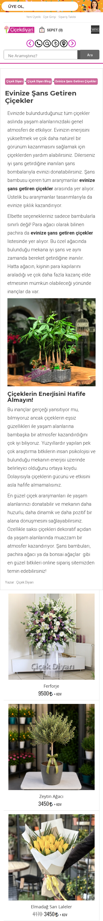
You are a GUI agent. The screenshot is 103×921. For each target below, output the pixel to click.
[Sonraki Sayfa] (72, 43)
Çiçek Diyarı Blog (39, 81)
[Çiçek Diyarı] (19, 29)
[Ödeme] (55, 43)
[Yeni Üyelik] (51, 6)
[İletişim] (64, 43)
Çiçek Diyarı (14, 81)
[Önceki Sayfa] (30, 43)
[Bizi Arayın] (38, 43)
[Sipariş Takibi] (47, 43)
